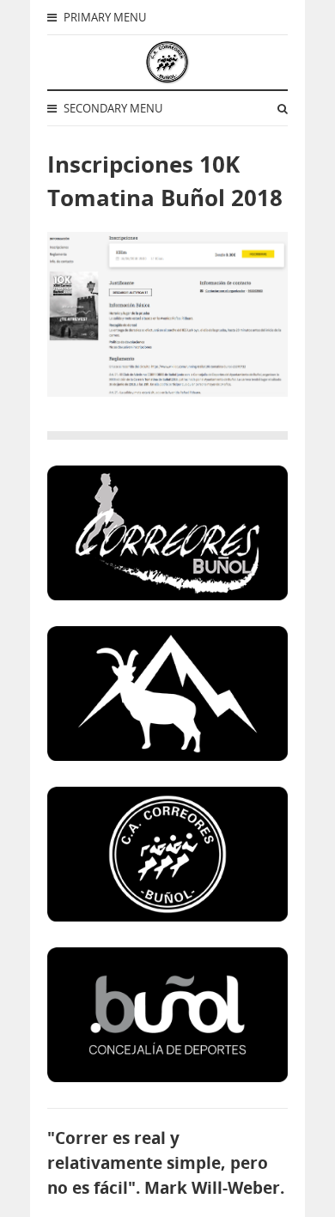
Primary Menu (103, 17)
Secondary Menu (111, 108)
